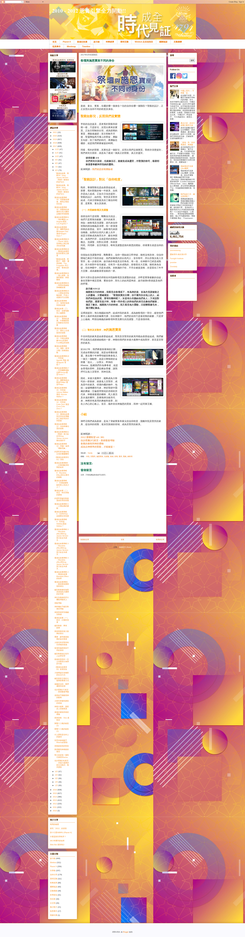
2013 (55, 800)
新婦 (111, 456)
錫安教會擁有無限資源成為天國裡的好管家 (61, 592)
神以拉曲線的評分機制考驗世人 (61, 598)
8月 (56, 163)
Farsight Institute (176, 258)
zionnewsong (175, 250)
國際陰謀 (163, 42)
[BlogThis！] (105, 453)
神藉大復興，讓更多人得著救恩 (61, 707)
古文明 (52, 903)
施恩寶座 (99, 456)
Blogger (126, 932)
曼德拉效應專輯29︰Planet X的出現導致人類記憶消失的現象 (61, 242)
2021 (55, 132)
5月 (56, 771)
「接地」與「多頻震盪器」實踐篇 (188, 143)
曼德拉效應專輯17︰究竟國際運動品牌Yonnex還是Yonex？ (61, 371)
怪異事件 (56, 46)
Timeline (86, 46)
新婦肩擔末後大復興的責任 (61, 632)
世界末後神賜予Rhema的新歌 (61, 741)
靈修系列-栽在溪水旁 (178, 254)
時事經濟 (110, 42)
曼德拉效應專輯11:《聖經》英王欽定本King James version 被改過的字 (61, 436)
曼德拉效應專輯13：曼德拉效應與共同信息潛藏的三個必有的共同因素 (61, 416)
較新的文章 (85, 539)
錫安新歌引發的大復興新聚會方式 (61, 679)
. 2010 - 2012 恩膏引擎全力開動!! (87, 10)
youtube (173, 262)
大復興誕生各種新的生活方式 (61, 674)
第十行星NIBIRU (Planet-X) (61, 832)
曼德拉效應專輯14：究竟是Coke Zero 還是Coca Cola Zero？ (61, 404)
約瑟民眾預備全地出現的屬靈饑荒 (61, 453)
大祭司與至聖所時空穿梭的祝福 (61, 643)
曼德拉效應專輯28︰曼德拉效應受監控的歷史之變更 (61, 252)
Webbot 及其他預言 (144, 42)
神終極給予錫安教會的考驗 (61, 608)
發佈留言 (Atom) (125, 547)
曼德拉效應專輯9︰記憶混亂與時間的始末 (61, 465)
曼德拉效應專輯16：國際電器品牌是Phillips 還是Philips (61, 381)
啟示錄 (97, 42)
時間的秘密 (54, 824)
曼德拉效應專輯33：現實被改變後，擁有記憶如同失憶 (61, 200)
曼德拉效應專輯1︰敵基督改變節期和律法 (61, 584)
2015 (55, 793)
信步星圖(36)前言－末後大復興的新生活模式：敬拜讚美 (61, 764)
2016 (55, 790)
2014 (55, 797)
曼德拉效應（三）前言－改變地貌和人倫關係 (61, 311)
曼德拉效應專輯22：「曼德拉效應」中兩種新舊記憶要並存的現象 (61, 320)
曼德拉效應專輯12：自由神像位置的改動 (61, 426)
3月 (56, 778)
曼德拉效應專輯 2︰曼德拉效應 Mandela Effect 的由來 (61, 575)
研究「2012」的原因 (58, 828)
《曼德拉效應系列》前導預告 (60, 668)
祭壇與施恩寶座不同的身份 (61, 649)
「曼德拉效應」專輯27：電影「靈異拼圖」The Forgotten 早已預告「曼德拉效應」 (61, 264)
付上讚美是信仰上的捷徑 (61, 736)
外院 (87, 456)
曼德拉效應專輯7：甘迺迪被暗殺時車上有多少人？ (61, 484)
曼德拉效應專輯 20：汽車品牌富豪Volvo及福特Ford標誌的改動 (61, 339)
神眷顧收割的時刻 (61, 746)
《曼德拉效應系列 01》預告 (61, 458)
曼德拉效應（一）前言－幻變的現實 (61, 620)
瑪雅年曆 (53, 915)
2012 (55, 804)
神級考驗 (58, 603)
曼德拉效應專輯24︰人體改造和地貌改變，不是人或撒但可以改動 (61, 294)
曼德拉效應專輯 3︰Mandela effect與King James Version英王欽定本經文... (61, 534)
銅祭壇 (129, 456)
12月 (57, 149)
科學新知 (53, 895)
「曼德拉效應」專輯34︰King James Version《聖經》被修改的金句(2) (61, 177)
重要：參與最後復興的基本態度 (61, 638)
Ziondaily (173, 266)
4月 (56, 775)
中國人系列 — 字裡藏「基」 (187, 92)
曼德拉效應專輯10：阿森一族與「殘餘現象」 (61, 446)
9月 (56, 160)
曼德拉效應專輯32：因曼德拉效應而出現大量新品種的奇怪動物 (61, 210)
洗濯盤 (106, 456)
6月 (56, 170)
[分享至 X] (107, 453)
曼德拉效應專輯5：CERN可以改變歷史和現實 (61, 514)
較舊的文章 (160, 539)
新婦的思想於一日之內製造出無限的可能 (61, 661)
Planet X (67, 42)
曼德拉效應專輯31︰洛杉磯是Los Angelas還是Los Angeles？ (61, 220)
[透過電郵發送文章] (98, 453)
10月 (57, 156)
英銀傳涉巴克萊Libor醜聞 (187, 167)
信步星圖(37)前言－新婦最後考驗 (61, 691)
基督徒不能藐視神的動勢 (61, 696)
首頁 (54, 42)
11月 (57, 153)
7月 (56, 167)
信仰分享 (53, 875)
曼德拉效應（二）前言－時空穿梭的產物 (61, 493)
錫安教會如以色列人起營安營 (61, 655)
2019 (55, 139)
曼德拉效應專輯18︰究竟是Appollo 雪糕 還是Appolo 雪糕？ (61, 360)
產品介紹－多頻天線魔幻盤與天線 (188, 124)
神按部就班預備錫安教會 (61, 613)
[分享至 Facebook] (110, 453)
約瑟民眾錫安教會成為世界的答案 (61, 499)
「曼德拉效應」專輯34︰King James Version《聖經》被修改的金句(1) (61, 189)
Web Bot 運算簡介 (57, 845)
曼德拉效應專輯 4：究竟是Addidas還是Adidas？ (60, 522)
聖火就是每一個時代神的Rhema (61, 756)
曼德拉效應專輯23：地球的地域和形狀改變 (61, 303)
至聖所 (92, 456)
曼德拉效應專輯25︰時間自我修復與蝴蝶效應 (61, 285)
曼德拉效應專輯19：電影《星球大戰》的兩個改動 (61, 349)
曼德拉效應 (82, 42)
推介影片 (53, 907)
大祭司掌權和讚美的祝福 (61, 702)
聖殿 (124, 456)
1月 (56, 785)
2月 (56, 782)
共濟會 (52, 870)
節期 (116, 456)
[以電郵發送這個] (103, 453)
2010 (55, 811)
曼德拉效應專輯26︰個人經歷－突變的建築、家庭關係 (61, 276)
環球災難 (124, 42)
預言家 (52, 899)
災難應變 (178, 42)
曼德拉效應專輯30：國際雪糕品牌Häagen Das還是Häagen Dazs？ (61, 231)
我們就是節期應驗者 (102, 169)
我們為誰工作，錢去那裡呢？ (188, 195)
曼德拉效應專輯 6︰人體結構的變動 (61, 506)
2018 (55, 143)
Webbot (53, 862)
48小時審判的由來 (57, 841)
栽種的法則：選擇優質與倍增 (61, 685)
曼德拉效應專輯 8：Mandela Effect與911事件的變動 (61, 474)
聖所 (120, 456)
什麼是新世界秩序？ (58, 837)
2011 (55, 807)
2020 (55, 136)
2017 (55, 146)
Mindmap (71, 46)
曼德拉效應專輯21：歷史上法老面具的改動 (61, 330)
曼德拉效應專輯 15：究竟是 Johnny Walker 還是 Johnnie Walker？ (61, 392)
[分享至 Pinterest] (112, 453)
